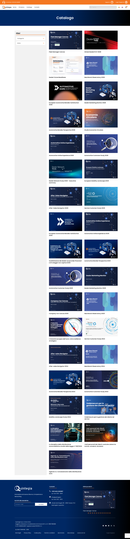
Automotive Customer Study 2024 (96, 392)
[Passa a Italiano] (119, 7)
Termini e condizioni (49, 533)
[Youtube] (106, 525)
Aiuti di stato (61, 533)
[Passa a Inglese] (122, 7)
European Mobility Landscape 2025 (96, 181)
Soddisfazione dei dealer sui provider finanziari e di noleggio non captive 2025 (65, 262)
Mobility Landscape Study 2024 (60, 417)
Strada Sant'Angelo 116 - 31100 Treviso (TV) (63, 503)
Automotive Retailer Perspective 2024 (62, 392)
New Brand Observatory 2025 (94, 313)
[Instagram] (111, 525)
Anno (19, 43)
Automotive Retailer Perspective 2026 (62, 130)
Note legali (18, 533)
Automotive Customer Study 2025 (61, 288)
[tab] (30, 38)
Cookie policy (37, 533)
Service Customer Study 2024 (94, 339)
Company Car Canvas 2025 (58, 313)
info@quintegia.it (56, 497)
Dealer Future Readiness (57, 77)
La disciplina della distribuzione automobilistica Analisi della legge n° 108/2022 (65, 445)
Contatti (52, 486)
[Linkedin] (108, 525)
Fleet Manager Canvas (57, 52)
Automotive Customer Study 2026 (96, 155)
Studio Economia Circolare (93, 130)
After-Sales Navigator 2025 (58, 208)
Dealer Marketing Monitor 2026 (95, 103)
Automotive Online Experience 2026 (61, 155)
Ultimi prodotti (87, 486)
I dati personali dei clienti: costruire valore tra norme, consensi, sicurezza (100, 445)
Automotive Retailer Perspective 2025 (97, 261)
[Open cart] (126, 7)
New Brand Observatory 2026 (94, 77)
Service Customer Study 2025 (94, 208)
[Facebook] (103, 525)
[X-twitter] (114, 525)
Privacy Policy (27, 533)
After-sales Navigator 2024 (58, 366)
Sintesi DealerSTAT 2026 (92, 52)
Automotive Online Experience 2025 (96, 233)
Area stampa (70, 533)
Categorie (20, 38)
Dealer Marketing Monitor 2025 (95, 288)
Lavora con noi (81, 533)
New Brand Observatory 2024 (94, 366)
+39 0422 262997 (57, 491)
